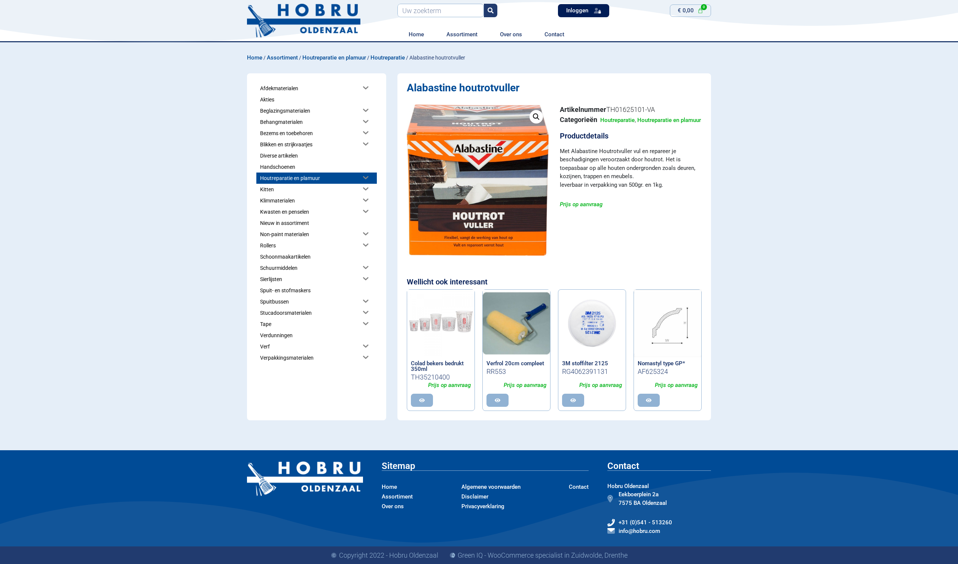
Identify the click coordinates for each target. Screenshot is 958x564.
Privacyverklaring (482, 506)
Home (416, 34)
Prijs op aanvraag (581, 204)
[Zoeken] (490, 10)
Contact (554, 34)
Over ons (511, 34)
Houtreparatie (387, 57)
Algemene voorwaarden (491, 487)
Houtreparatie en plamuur (334, 57)
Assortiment (462, 34)
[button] (536, 117)
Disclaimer (474, 496)
